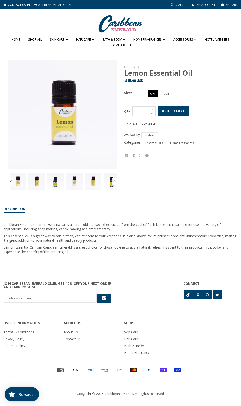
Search (180, 5)
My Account (205, 5)
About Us (72, 323)
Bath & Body (112, 39)
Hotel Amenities (217, 39)
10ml (165, 93)
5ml (153, 93)
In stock (150, 135)
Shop (128, 323)
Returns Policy (14, 346)
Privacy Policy (14, 339)
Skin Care (57, 39)
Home (16, 39)
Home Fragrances (147, 39)
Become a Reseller (122, 45)
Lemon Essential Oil (158, 73)
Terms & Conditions (19, 332)
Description (14, 209)
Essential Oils (154, 143)
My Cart (231, 5)
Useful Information (22, 323)
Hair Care (84, 39)
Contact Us (72, 339)
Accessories (183, 39)
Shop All (35, 39)
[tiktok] (126, 155)
